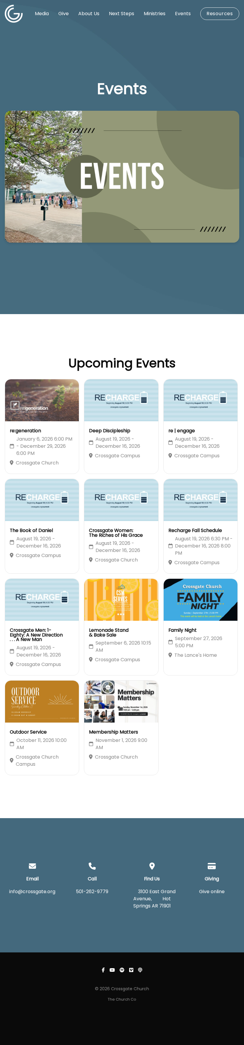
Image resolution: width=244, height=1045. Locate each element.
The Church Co (122, 999)
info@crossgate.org (32, 891)
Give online (212, 891)
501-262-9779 (92, 891)
